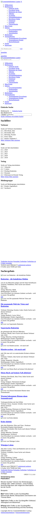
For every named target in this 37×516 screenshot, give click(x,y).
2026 (6, 150)
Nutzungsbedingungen (22, 512)
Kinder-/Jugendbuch (11, 186)
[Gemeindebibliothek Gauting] (10, 1)
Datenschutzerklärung (7, 512)
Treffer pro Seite (16, 267)
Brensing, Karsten (10, 134)
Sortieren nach (5, 265)
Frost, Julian (8, 136)
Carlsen (7, 169)
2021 (6, 154)
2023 (6, 152)
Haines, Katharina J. (11, 138)
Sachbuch (8, 188)
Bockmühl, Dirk (10, 133)
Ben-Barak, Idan (10, 131)
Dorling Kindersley (11, 171)
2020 (6, 155)
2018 (6, 157)
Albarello (7, 167)
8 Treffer (3, 267)
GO (21, 49)
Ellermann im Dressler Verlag (14, 175)
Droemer (7, 173)
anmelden (4, 52)
